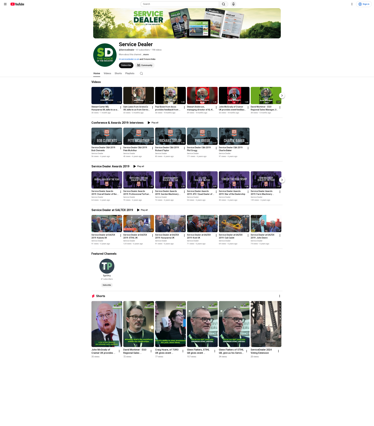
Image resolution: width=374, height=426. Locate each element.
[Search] (223, 4)
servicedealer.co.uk (130, 59)
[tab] (96, 73)
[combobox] (180, 4)
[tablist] (187, 73)
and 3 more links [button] (147, 59)
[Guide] (5, 4)
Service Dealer (97, 153)
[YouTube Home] (17, 4)
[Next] (282, 95)
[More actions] (121, 107)
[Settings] (352, 4)
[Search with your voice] (233, 4)
